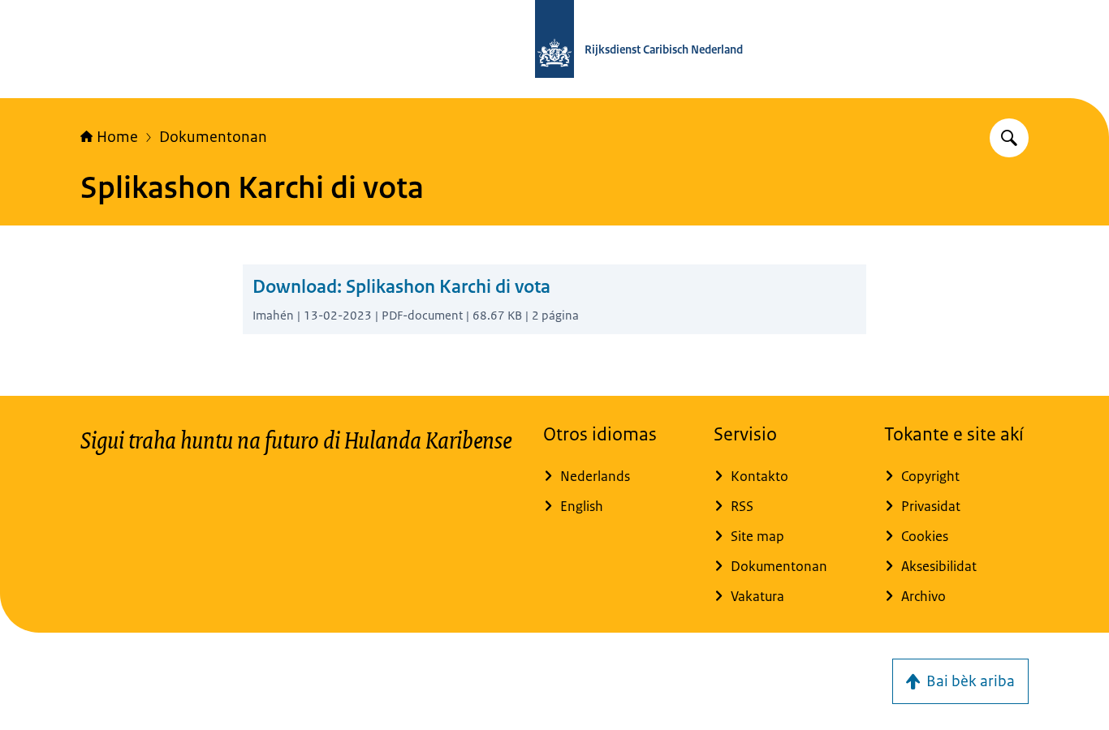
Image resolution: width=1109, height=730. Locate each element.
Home (117, 137)
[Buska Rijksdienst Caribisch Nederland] (1009, 137)
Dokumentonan (213, 137)
